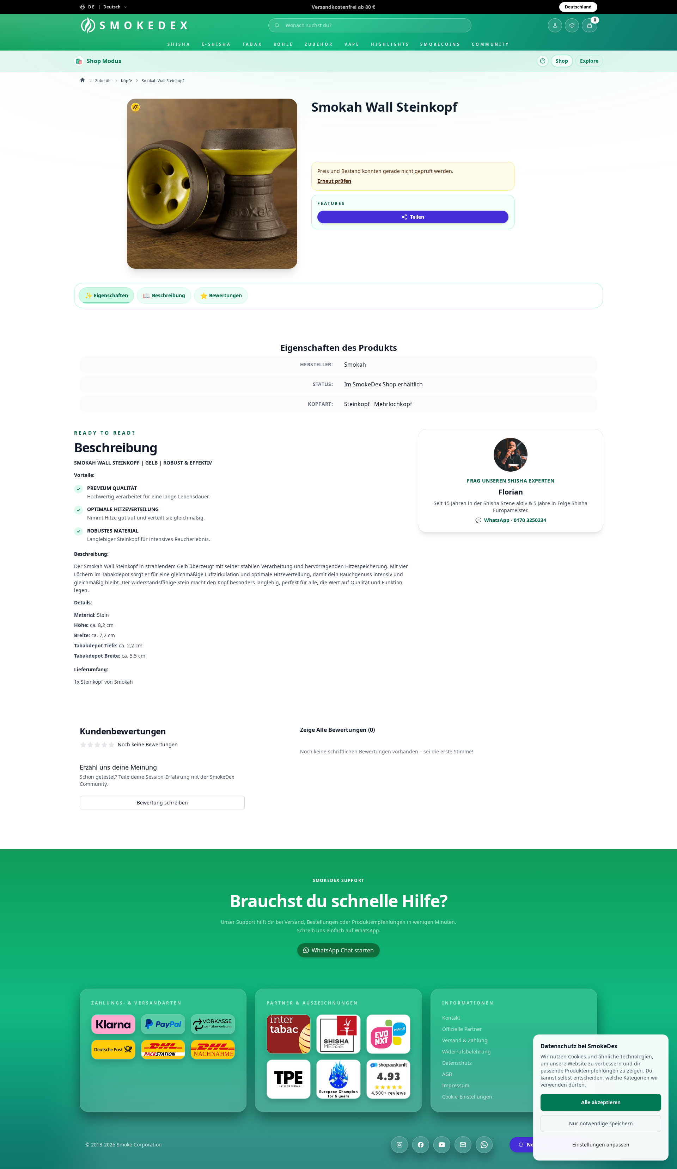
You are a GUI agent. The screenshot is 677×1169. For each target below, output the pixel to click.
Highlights (390, 44)
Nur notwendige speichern (601, 1123)
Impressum (455, 1085)
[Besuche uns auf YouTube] (441, 1144)
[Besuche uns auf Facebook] (420, 1144)
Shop (562, 60)
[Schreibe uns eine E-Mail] (463, 1144)
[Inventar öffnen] (572, 25)
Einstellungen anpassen (600, 1144)
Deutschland (578, 7)
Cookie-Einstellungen (467, 1096)
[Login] (555, 25)
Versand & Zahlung (465, 1040)
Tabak (252, 44)
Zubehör (319, 44)
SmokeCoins (440, 44)
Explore (589, 60)
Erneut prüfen (334, 181)
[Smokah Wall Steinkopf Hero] (212, 184)
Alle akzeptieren (601, 1102)
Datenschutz (457, 1062)
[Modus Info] (542, 61)
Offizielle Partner (462, 1029)
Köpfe (126, 80)
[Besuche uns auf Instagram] (399, 1144)
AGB (447, 1074)
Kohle (284, 44)
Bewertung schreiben (162, 802)
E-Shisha (216, 44)
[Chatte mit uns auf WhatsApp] (484, 1144)
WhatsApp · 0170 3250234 (510, 520)
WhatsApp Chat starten (343, 950)
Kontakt (451, 1017)
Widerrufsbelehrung (466, 1051)
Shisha (179, 44)
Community (491, 44)
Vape (352, 44)
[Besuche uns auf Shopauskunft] (388, 1079)
